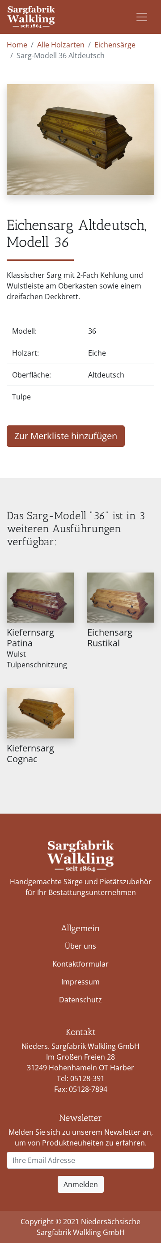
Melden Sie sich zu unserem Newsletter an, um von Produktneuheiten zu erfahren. (80, 1137)
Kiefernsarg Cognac (30, 753)
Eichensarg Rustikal (109, 637)
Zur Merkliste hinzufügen (65, 436)
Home (17, 45)
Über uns (80, 946)
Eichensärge (115, 45)
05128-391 (87, 1078)
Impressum (80, 982)
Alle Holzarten (61, 45)
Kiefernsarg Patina (30, 637)
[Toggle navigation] (142, 16)
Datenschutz (80, 1000)
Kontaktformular (80, 964)
